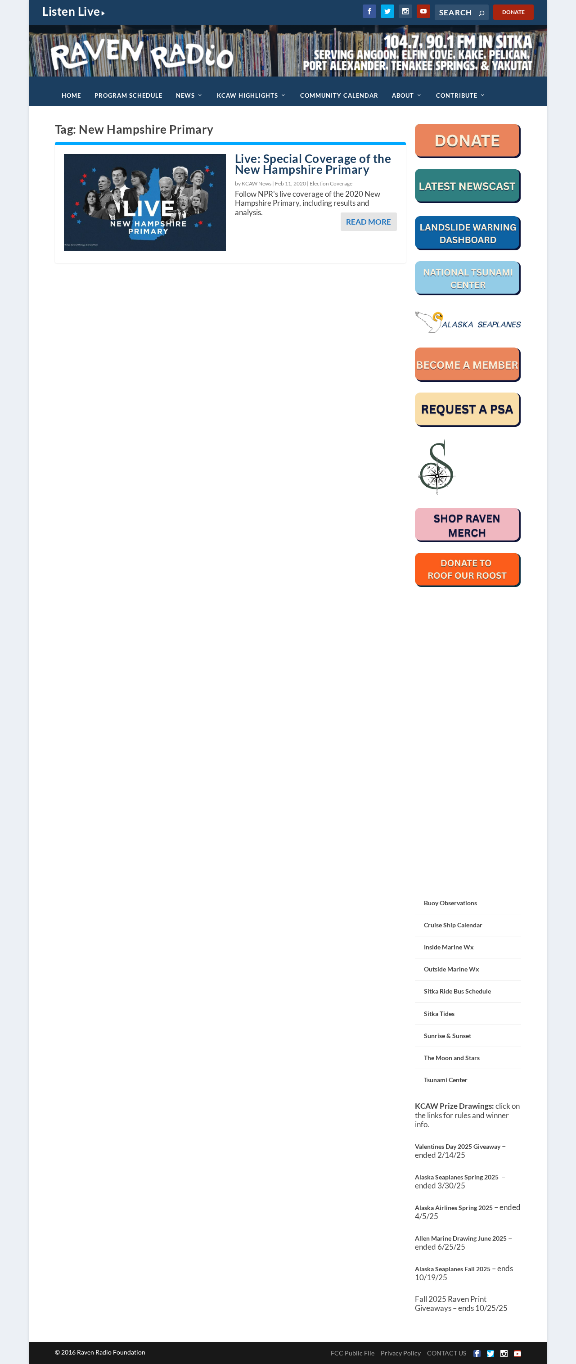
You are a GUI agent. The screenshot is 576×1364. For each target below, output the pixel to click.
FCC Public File (352, 1353)
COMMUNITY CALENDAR (339, 95)
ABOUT (403, 95)
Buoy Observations (450, 903)
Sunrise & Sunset (447, 1035)
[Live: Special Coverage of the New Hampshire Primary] (145, 202)
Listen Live (71, 11)
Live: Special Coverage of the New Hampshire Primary (313, 164)
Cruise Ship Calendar (453, 925)
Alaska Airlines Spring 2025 (454, 1207)
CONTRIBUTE (456, 95)
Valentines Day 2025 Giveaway (457, 1146)
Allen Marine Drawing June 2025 (461, 1238)
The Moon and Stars (452, 1057)
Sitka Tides (439, 1013)
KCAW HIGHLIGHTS (247, 95)
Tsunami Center (446, 1080)
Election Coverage (331, 183)
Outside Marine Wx (451, 969)
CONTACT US (446, 1353)
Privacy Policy (401, 1353)
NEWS (185, 95)
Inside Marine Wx (449, 947)
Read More (368, 221)
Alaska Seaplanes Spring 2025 (457, 1177)
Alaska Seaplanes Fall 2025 (452, 1269)
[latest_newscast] (468, 200)
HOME (71, 95)
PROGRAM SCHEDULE (128, 95)
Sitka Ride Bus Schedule (457, 991)
